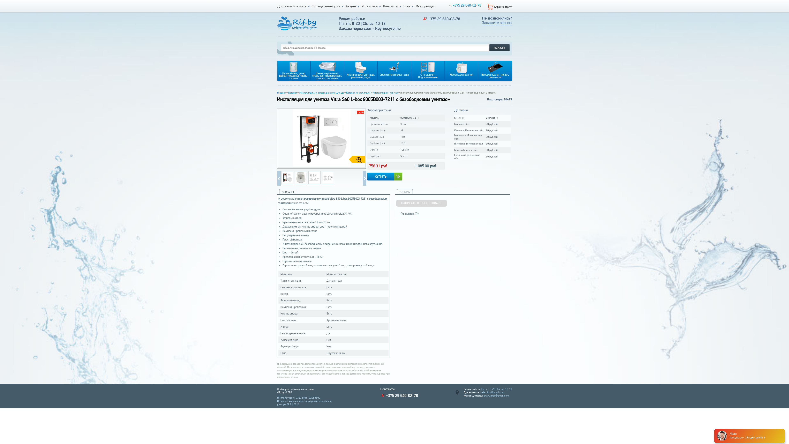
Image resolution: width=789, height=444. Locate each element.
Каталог (292, 92)
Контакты (390, 6)
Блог (407, 6)
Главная (281, 92)
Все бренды (425, 6)
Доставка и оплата (292, 6)
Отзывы (405, 192)
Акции (350, 6)
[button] (361, 138)
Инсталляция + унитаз (385, 92)
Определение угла (326, 6)
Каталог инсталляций (358, 92)
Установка (369, 6)
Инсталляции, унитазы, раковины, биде (321, 92)
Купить (380, 176)
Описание (288, 192)
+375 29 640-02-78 (467, 5)
